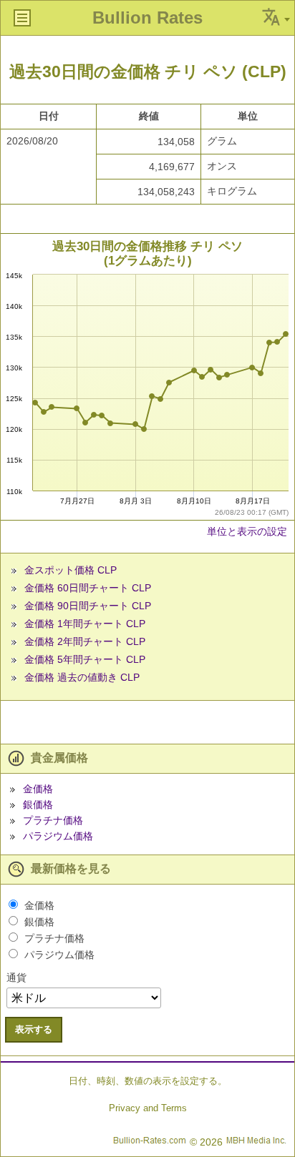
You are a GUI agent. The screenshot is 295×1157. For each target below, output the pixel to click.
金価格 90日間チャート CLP (87, 605)
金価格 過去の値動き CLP (82, 677)
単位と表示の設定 (247, 531)
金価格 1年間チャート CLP (84, 623)
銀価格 (38, 804)
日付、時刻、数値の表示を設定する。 (148, 1080)
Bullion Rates (147, 17)
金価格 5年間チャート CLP (84, 659)
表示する (33, 1029)
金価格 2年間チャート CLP (84, 641)
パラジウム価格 (58, 836)
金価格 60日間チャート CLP (87, 588)
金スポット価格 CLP (70, 570)
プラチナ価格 (53, 820)
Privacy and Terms (148, 1108)
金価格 (38, 788)
